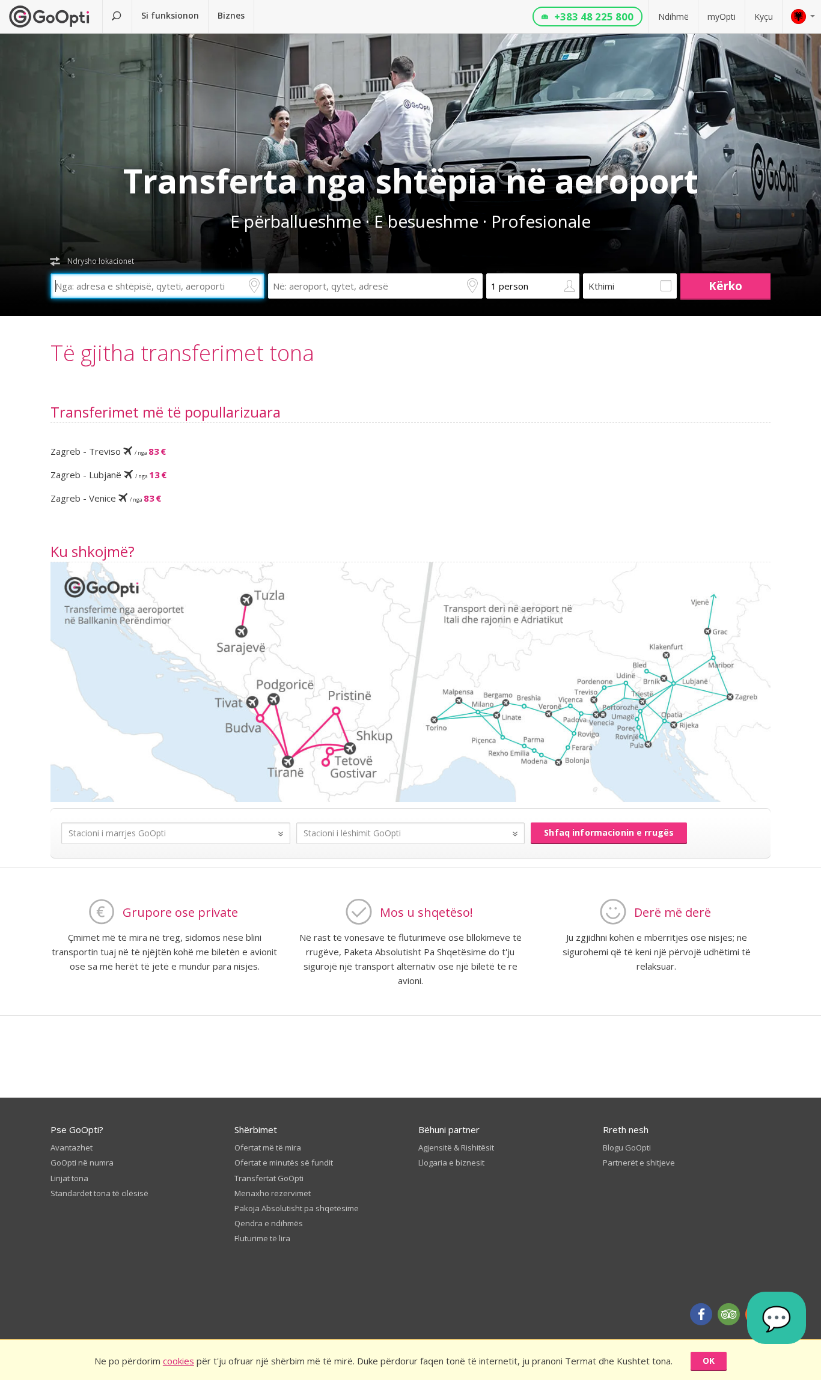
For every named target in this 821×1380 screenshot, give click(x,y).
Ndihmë (673, 16)
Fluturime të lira (262, 1238)
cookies (178, 1361)
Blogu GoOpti (627, 1147)
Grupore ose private (180, 912)
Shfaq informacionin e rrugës (609, 832)
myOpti (721, 16)
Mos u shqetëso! (426, 912)
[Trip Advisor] (729, 1314)
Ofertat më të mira (267, 1147)
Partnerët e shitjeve (639, 1162)
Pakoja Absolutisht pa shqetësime (296, 1208)
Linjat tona (69, 1178)
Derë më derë (672, 912)
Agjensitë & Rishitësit (456, 1147)
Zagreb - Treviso (108, 451)
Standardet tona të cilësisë (99, 1193)
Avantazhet (71, 1147)
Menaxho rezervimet (272, 1193)
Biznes (231, 15)
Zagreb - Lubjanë (108, 475)
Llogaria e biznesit (451, 1162)
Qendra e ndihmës (268, 1223)
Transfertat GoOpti (269, 1178)
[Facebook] (701, 1314)
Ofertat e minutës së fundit (283, 1162)
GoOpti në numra (82, 1162)
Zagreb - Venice (105, 498)
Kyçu (763, 16)
